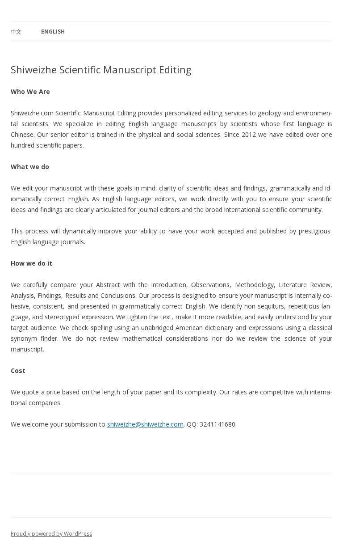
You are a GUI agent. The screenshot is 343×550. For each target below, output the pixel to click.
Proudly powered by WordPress (51, 533)
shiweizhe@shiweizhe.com (145, 424)
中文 (16, 31)
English (53, 31)
